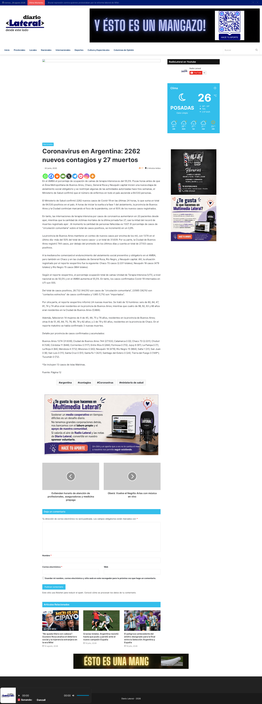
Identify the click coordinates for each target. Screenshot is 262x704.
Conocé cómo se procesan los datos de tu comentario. (110, 592)
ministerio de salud (132, 382)
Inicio (7, 50)
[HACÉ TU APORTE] (101, 424)
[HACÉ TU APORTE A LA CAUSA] (131, 661)
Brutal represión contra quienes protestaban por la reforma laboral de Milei (84, 2)
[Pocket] (80, 176)
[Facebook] (51, 176)
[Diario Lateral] (25, 23)
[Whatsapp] (45, 176)
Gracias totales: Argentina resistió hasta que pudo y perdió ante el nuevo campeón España (101, 636)
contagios (85, 382)
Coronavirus (106, 382)
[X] (69, 176)
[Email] (63, 176)
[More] (92, 176)
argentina (66, 382)
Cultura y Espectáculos (98, 50)
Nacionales (46, 50)
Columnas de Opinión (124, 50)
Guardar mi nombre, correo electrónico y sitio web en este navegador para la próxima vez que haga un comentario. (100, 578)
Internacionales (63, 50)
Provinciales (19, 50)
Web (106, 567)
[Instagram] (86, 176)
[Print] (57, 176)
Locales (33, 50)
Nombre (47, 555)
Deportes (79, 50)
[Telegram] (74, 176)
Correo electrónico (52, 567)
